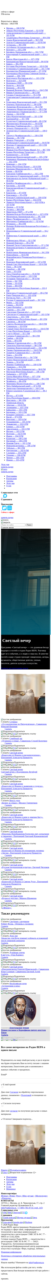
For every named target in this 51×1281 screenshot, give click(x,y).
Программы (11, 476)
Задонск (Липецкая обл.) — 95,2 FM (22, 128)
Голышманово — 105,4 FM (18, 422)
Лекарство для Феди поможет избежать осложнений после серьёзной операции (24, 939)
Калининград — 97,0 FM (17, 154)
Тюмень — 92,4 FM (15, 362)
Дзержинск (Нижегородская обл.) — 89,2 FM (26, 109)
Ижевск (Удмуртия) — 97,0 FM (20, 140)
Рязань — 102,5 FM (14, 302)
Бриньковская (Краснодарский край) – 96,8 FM (27, 61)
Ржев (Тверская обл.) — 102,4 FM (21, 295)
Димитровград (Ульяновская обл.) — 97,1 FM (26, 112)
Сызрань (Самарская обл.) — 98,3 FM (23, 336)
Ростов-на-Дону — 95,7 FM (18, 298)
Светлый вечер (16, 753)
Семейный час (15, 738)
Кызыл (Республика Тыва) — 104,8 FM (23, 200)
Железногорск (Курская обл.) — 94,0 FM (24, 123)
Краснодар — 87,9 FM (16, 193)
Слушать (5, 722)
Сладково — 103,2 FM (16, 453)
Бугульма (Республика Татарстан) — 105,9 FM (27, 66)
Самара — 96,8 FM (14, 305)
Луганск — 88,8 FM (15, 209)
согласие (14, 1111)
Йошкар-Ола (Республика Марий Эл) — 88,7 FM (28, 150)
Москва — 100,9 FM (15, 28)
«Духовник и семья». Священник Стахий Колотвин (24, 741)
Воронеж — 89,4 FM (15, 88)
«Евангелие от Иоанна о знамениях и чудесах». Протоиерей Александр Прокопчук (22, 787)
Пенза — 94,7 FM (14, 281)
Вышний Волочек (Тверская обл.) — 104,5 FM (27, 90)
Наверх (4, 1170)
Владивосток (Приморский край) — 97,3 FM (26, 71)
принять (4, 1279)
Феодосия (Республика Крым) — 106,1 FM (25, 372)
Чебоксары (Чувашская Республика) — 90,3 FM (27, 379)
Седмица (13, 722)
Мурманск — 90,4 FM (16, 224)
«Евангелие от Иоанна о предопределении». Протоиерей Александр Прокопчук (21, 756)
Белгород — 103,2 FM (16, 50)
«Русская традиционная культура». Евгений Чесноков (25, 867)
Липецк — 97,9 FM (15, 207)
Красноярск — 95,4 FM (16, 195)
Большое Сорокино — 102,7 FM (20, 415)
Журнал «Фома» (8, 1196)
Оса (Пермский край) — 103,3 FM (21, 276)
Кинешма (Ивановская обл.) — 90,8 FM (24, 169)
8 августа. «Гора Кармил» (12, 955)
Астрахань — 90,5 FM (16, 45)
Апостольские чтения (19, 1028)
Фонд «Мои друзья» (25, 1196)
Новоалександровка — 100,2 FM (20, 446)
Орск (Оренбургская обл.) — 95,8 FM (23, 274)
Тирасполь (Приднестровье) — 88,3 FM (24, 345)
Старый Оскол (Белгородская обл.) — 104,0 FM (27, 329)
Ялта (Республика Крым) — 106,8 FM (23, 398)
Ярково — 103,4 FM (15, 460)
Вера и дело (14, 800)
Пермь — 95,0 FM (14, 283)
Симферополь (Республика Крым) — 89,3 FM (26, 319)
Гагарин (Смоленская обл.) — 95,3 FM (23, 95)
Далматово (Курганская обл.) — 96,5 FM (24, 107)
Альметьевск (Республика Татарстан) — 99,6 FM (28, 38)
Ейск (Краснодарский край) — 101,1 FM (24, 116)
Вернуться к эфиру (9, 21)
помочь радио (7, 467)
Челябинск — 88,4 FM (16, 381)
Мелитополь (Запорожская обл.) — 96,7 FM (25, 217)
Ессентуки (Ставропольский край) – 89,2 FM (26, 121)
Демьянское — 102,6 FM (17, 424)
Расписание (11, 478)
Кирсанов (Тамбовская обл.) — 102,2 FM (24, 174)
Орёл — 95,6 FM (13, 271)
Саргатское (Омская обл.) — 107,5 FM (23, 312)
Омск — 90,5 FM (13, 267)
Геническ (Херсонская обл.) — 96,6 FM (23, 104)
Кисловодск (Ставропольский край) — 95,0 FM (27, 176)
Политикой (26, 1095)
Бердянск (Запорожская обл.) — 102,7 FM (24, 52)
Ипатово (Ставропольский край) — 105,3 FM (26, 145)
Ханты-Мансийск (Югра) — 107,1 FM (23, 376)
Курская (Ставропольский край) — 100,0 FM (26, 197)
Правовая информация (11, 1252)
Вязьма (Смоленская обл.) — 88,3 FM (23, 92)
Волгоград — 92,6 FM (16, 81)
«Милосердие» (41, 1196)
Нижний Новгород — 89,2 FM (20, 243)
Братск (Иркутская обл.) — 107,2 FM (22, 59)
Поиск (29, 525)
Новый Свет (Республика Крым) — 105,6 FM (26, 264)
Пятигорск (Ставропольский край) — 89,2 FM (27, 293)
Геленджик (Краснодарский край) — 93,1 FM (26, 102)
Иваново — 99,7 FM (15, 138)
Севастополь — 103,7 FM (17, 317)
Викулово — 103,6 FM (16, 419)
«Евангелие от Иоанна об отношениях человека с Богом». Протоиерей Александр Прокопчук (22, 851)
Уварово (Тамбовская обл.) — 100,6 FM (23, 364)
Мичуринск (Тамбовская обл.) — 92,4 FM (25, 221)
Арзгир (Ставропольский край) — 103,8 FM (26, 42)
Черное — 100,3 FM (15, 457)
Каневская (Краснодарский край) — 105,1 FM (26, 157)
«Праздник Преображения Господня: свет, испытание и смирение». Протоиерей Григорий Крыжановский (25, 835)
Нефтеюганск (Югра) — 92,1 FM (21, 240)
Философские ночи (18, 983)
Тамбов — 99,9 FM (14, 338)
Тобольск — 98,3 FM (15, 448)
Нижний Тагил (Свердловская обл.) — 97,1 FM (27, 245)
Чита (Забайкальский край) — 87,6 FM (23, 386)
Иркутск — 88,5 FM (15, 147)
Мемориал (11, 1189)
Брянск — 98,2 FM (14, 64)
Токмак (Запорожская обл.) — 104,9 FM (24, 350)
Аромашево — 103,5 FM (17, 407)
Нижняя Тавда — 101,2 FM (18, 443)
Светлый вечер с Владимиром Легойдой (19, 772)
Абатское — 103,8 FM (16, 405)
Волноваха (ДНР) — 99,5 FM (19, 83)
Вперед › (8, 908)
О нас (8, 486)
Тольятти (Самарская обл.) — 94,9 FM (23, 352)
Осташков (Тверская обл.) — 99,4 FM (22, 279)
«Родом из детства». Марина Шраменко (18, 898)
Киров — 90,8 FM (14, 171)
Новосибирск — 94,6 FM (17, 255)
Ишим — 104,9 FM (14, 436)
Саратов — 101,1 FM (15, 310)
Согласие (14, 1092)
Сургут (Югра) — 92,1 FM (18, 333)
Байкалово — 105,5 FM (16, 410)
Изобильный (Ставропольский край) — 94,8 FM (27, 143)
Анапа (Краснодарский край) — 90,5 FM (24, 40)
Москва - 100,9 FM (9, 24)
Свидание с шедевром (19, 921)
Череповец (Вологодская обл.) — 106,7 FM (25, 384)
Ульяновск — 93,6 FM (16, 367)
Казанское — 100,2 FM (16, 438)
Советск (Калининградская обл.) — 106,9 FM (26, 324)
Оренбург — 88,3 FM (15, 269)
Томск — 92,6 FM (14, 355)
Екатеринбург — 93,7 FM (17, 119)
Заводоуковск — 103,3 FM (18, 429)
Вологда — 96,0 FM (15, 85)
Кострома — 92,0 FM (15, 185)
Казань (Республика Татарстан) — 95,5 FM (25, 152)
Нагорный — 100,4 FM (16, 441)
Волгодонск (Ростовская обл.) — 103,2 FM (25, 78)
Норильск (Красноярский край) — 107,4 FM (26, 262)
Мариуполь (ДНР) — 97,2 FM (19, 212)
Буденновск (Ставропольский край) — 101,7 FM (28, 69)
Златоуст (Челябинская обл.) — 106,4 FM (24, 135)
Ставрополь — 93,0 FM (16, 326)
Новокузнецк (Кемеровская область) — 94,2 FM (27, 252)
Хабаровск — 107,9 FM (16, 374)
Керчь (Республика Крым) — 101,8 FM (23, 166)
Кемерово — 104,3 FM (16, 164)
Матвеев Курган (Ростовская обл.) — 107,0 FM (27, 214)
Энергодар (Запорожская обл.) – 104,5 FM (25, 388)
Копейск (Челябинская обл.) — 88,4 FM (24, 183)
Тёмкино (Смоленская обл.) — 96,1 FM (23, 343)
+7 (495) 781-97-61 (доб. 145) (30, 1208)
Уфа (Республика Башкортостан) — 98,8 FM (26, 369)
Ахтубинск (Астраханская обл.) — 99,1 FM (25, 47)
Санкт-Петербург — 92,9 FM (19, 307)
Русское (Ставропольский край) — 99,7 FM (25, 300)
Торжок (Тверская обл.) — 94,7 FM (21, 357)
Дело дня (5, 464)
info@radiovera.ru (8, 1208)
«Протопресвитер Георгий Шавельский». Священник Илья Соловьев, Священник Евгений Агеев (25, 970)
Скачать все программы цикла (14, 668)
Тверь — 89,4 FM (14, 341)
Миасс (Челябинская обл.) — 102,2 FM (23, 219)
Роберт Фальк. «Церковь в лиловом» (17, 924)
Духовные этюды (17, 952)
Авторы (9, 481)
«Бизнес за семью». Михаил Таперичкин (19, 803)
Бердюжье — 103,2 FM (16, 412)
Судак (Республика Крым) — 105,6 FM (23, 331)
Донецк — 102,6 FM (15, 114)
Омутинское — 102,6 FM (17, 450)
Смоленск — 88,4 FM (16, 321)
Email (4, 1074)
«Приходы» (6, 1198)
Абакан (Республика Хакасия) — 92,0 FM (24, 30)
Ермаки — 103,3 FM (15, 426)
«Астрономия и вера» (10, 986)
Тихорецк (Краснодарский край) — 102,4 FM (26, 348)
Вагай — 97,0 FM (14, 417)
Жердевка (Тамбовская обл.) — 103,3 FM (24, 126)
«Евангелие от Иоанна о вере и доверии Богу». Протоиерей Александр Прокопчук (22, 818)
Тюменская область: (15, 403)
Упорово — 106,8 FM (15, 455)
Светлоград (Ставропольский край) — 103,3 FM (27, 314)
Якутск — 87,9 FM (14, 395)
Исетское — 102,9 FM (16, 434)
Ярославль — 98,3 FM (16, 400)
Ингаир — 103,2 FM (15, 431)
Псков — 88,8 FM (14, 286)
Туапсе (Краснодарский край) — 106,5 (23, 360)
